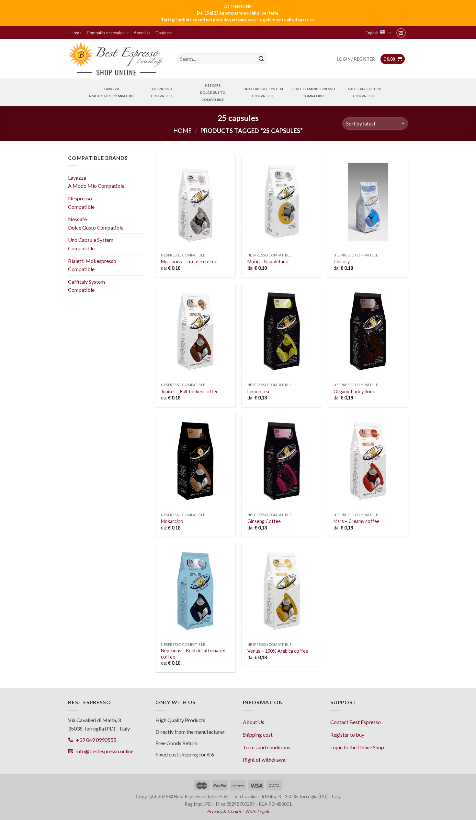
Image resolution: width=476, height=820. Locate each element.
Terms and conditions (266, 747)
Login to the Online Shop (357, 747)
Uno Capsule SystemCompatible (263, 92)
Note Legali (257, 811)
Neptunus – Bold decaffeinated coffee (193, 654)
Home (76, 32)
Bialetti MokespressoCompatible (313, 92)
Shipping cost (258, 734)
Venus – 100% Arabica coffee (277, 651)
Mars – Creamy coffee (357, 521)
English (372, 32)
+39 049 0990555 (94, 740)
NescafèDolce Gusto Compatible (212, 92)
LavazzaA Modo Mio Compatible (112, 92)
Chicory (342, 261)
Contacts (163, 32)
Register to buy (347, 734)
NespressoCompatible (162, 92)
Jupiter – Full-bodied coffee (190, 391)
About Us (142, 32)
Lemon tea (258, 391)
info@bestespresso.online (103, 751)
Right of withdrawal (265, 759)
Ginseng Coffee (264, 521)
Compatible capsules (105, 32)
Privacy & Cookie (224, 811)
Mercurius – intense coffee (189, 261)
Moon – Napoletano (268, 261)
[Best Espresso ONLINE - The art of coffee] (116, 59)
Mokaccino (172, 521)
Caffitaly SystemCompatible (364, 92)
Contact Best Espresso (355, 722)
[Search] (261, 59)
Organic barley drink (354, 391)
